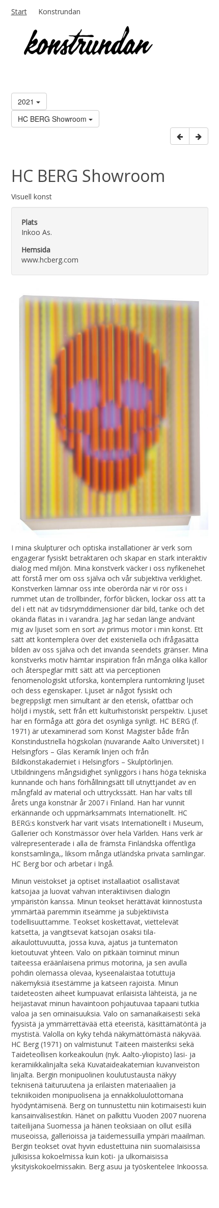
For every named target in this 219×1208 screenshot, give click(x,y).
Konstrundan (59, 11)
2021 (27, 101)
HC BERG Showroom (53, 119)
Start (19, 11)
